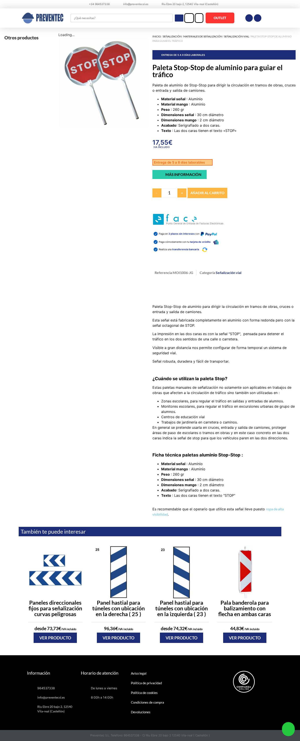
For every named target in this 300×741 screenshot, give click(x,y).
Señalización (172, 36)
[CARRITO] (199, 18)
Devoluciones (140, 712)
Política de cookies (144, 693)
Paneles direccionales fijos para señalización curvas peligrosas (55, 608)
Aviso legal (138, 673)
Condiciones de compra (147, 702)
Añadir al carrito (207, 193)
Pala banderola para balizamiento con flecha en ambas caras (244, 608)
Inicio (156, 36)
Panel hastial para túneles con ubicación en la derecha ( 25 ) (118, 608)
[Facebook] (249, 18)
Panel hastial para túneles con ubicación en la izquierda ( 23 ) (181, 608)
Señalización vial (236, 36)
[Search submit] (179, 18)
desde (55, 628)
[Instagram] (257, 18)
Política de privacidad (146, 683)
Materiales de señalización (202, 36)
